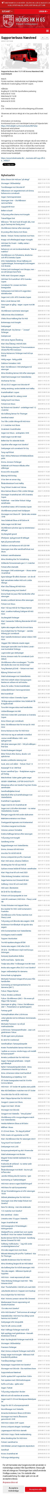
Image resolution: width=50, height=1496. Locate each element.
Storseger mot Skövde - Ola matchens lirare (18, 1369)
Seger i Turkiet (6, 1388)
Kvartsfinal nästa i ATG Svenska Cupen (16, 507)
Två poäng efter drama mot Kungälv (15, 214)
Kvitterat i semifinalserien (11, 555)
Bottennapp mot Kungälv (11, 322)
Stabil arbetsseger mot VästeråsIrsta (15, 676)
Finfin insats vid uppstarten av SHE (15, 1135)
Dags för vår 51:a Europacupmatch (15, 1405)
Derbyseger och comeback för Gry (15, 448)
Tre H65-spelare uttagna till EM (13, 942)
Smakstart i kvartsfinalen (11, 429)
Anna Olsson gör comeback (12, 721)
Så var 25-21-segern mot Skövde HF (15, 385)
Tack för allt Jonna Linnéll (11, 1326)
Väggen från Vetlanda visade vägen (15, 643)
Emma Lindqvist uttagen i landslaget (15, 1427)
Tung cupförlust (7, 452)
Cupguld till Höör (8, 207)
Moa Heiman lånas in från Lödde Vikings (17, 491)
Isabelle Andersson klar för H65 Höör (16, 1260)
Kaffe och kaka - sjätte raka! (12, 1384)
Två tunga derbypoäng (10, 1457)
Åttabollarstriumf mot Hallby (12, 483)
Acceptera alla (35, 1489)
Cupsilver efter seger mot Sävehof (14, 444)
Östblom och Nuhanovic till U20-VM (15, 546)
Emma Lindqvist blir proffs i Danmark (16, 857)
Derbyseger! (6, 326)
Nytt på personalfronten (10, 542)
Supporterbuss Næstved (18, 38)
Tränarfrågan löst (8, 218)
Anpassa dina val (10, 1482)
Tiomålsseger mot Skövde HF (13, 187)
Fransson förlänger (8, 1347)
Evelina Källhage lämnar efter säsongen (16, 834)
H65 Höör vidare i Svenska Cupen (14, 698)
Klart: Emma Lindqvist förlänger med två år (18, 1351)
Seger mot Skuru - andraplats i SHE (15, 433)
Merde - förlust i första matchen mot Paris (17, 236)
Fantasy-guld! (6, 1011)
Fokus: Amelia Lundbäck (11, 995)
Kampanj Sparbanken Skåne (12, 956)
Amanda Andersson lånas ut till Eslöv (16, 1413)
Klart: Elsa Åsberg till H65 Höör (13, 586)
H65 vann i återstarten (9, 888)
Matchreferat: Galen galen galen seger (16, 778)
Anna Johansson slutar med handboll (16, 1073)
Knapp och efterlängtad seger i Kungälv (17, 240)
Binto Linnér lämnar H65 (10, 301)
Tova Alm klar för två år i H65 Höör (14, 1094)
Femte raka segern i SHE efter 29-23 (15, 946)
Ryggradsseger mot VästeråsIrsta (14, 845)
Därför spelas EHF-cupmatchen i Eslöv (16, 1376)
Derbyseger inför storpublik (12, 1322)
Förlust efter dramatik (9, 567)
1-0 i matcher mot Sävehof (11, 1211)
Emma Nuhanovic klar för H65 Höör (15, 731)
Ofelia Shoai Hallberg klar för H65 (14, 319)
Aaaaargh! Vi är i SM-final (11, 768)
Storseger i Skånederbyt (10, 183)
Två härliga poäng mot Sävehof (13, 590)
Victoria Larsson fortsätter (11, 830)
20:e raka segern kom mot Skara (14, 1250)
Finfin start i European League (13, 276)
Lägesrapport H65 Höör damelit (14, 1430)
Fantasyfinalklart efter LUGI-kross (14, 1014)
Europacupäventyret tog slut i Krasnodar (17, 1150)
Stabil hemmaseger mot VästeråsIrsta (16, 377)
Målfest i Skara (7, 1127)
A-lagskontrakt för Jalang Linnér (14, 396)
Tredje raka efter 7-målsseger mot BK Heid (18, 964)
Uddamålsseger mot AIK (11, 711)
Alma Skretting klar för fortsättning (15, 559)
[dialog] (25, 1478)
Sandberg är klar (7, 842)
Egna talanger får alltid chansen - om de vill (18, 577)
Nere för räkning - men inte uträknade (16, 1207)
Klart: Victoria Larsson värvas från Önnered (18, 1299)
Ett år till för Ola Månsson (11, 892)
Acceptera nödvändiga (13, 1489)
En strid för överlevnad (10, 1040)
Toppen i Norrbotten (9, 939)
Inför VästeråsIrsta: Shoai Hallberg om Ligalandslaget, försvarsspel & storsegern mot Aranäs (18, 263)
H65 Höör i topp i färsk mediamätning (16, 1434)
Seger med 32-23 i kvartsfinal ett (14, 805)
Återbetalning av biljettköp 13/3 (13, 1077)
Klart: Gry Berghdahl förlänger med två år (17, 1339)
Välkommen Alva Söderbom (12, 315)
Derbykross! (6, 336)
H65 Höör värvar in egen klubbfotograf (16, 1184)
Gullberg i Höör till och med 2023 (14, 884)
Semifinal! (5, 1450)
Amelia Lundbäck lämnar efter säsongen (17, 600)
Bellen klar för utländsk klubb (12, 441)
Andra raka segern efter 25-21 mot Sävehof (18, 968)
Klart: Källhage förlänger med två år (15, 1330)
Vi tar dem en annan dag (10, 479)
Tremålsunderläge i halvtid (11, 1361)
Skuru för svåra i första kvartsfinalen (15, 686)
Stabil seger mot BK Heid (11, 437)
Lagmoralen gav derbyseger (12, 653)
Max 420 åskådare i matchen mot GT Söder (18, 1091)
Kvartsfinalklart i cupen (10, 392)
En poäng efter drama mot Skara (14, 232)
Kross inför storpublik (10, 472)
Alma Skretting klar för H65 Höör (14, 1438)
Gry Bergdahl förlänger (10, 618)
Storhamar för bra (8, 381)
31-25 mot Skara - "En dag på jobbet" (16, 1131)
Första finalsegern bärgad (11, 750)
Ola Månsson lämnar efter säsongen (15, 228)
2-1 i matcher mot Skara (10, 425)
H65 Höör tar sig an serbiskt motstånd (16, 735)
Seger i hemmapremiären (11, 197)
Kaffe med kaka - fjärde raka (12, 960)
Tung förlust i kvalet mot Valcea (13, 487)
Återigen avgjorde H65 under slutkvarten (17, 815)
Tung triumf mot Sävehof (11, 1143)
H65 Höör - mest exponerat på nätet (15, 1277)
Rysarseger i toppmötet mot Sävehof (16, 1365)
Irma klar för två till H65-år (11, 853)
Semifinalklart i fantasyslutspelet (14, 1044)
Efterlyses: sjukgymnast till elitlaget (15, 538)
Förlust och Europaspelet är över (14, 896)
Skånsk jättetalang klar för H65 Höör (15, 1197)
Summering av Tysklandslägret (13, 1180)
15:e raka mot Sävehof (10, 1308)
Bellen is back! (7, 211)
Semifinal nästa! (7, 418)
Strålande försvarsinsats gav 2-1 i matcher (18, 563)
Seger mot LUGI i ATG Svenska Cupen (16, 297)
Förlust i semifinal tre (9, 1442)
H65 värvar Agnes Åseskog (12, 340)
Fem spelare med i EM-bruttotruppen (15, 1380)
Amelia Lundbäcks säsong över (14, 760)
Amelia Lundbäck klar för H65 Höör (15, 1057)
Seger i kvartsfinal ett (9, 1222)
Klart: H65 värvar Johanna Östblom (15, 861)
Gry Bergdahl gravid (9, 534)
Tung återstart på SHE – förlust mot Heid (17, 669)
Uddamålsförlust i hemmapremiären (15, 690)
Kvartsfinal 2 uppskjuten (10, 801)
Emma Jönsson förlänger (11, 462)
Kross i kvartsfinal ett (9, 1454)
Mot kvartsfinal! (7, 694)
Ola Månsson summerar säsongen (15, 311)
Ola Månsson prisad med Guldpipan (15, 511)
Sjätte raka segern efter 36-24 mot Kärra (17, 627)
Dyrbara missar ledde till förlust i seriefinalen (19, 869)
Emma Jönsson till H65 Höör (12, 849)
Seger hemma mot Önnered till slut (15, 880)
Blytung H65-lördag (9, 476)
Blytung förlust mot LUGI (11, 672)
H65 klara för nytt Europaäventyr (14, 1187)
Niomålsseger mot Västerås (12, 1409)
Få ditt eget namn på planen (12, 1036)
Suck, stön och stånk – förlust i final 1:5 (17, 764)
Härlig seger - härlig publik (11, 359)
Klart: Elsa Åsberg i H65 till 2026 (13, 344)
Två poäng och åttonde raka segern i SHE (17, 921)
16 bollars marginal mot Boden (13, 826)
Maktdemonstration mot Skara (13, 818)
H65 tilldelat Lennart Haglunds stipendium (18, 1446)
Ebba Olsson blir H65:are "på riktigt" (15, 179)
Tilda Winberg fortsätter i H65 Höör (15, 876)
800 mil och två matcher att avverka (15, 1396)
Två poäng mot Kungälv (10, 838)
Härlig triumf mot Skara (10, 400)
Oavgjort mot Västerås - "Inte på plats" (16, 1114)
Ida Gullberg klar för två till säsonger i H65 (17, 1267)
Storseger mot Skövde (10, 1110)
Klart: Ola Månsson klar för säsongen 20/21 (18, 1139)
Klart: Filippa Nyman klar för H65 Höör (16, 1098)
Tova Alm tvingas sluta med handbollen (16, 707)
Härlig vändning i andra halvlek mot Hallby (17, 388)
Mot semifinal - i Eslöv (9, 1215)
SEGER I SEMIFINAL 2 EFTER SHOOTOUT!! (17, 781)
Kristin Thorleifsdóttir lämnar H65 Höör (16, 1048)
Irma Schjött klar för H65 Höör (13, 1295)
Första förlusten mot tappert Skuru (15, 905)
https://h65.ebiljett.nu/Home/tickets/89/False (19, 126)
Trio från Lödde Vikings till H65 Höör (15, 421)
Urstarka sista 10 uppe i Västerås (14, 1219)
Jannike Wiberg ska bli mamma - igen (16, 1176)
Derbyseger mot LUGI (9, 1147)
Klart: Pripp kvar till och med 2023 (14, 872)
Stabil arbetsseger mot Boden (13, 1154)
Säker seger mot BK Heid (11, 524)
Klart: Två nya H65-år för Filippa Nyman (16, 608)
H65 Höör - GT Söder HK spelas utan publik (18, 1087)
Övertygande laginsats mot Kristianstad (17, 822)
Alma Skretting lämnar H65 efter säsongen (18, 373)
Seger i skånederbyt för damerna (14, 971)
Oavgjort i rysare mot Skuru (12, 1102)
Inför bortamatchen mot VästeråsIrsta (16, 931)
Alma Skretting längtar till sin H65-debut (17, 1264)
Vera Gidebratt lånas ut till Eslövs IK (15, 520)
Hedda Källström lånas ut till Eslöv (14, 1123)
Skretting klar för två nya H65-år (13, 865)
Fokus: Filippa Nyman (9, 991)
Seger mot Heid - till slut (10, 1106)
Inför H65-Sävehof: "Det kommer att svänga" (19, 1312)
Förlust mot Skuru (8, 404)
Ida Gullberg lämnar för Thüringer (14, 414)
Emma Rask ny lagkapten (11, 975)
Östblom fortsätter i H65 (10, 363)
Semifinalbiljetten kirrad (10, 791)
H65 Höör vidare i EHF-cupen (12, 1423)
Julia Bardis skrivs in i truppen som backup (18, 1291)
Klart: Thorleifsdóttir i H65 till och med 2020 (18, 1287)
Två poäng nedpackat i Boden (13, 1392)
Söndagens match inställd (11, 935)
